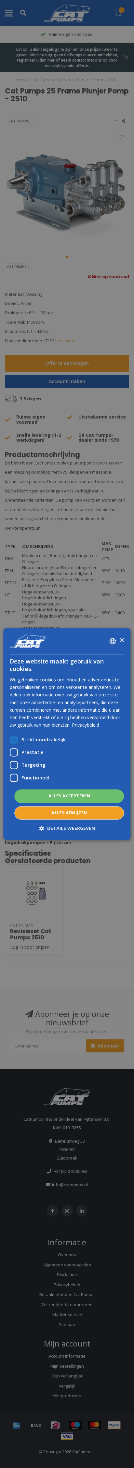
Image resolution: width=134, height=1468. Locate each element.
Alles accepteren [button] (69, 796)
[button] (67, 828)
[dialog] (66, 734)
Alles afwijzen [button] (69, 813)
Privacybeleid (85, 725)
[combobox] (113, 641)
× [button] (121, 640)
